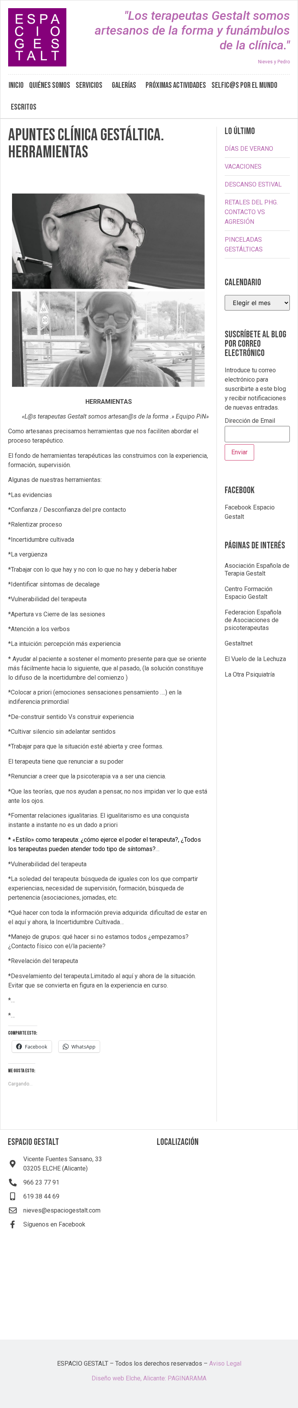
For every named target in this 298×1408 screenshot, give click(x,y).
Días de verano (249, 148)
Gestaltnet (239, 643)
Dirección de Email (250, 421)
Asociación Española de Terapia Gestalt (257, 569)
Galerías (124, 85)
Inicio (16, 85)
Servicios (89, 85)
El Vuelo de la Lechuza (255, 659)
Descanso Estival (253, 184)
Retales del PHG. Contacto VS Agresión (251, 212)
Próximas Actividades (176, 85)
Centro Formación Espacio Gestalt (248, 592)
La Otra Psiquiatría (250, 674)
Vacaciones (243, 166)
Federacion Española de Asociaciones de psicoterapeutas (253, 620)
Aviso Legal (225, 1363)
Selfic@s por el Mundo (244, 85)
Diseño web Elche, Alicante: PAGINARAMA (149, 1378)
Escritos (23, 107)
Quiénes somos (49, 85)
